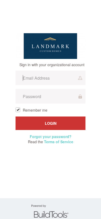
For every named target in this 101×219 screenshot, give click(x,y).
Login (50, 123)
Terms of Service (58, 141)
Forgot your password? (50, 136)
